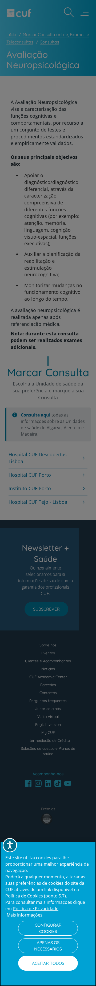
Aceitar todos (48, 963)
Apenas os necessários (48, 946)
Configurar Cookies (48, 928)
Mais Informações (24, 915)
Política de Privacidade (35, 908)
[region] (48, 914)
